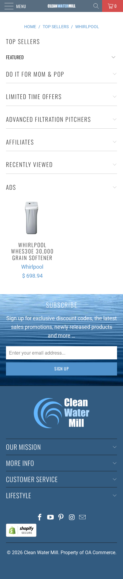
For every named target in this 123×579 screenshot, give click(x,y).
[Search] (97, 6)
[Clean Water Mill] (61, 6)
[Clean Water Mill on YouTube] (50, 517)
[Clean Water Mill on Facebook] (40, 517)
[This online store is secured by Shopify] (21, 535)
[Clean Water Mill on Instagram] (71, 517)
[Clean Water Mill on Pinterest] (61, 517)
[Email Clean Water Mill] (82, 517)
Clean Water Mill (41, 552)
